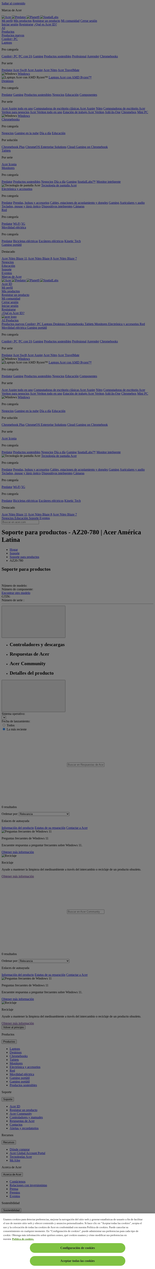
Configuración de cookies (77, 1248)
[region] (77, 1241)
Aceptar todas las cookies (77, 1261)
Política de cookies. (23, 1238)
